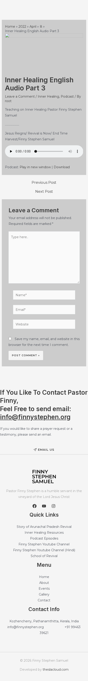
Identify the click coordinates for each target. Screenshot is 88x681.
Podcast (67, 96)
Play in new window (35, 167)
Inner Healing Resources (44, 533)
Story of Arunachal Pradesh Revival (44, 527)
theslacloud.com (56, 670)
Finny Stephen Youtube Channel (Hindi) (44, 550)
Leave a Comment (20, 96)
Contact (44, 600)
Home (44, 577)
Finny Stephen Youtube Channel (44, 544)
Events (44, 589)
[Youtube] (44, 506)
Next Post (44, 191)
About (44, 583)
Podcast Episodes (44, 538)
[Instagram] (53, 506)
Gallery (44, 594)
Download (62, 167)
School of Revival (44, 556)
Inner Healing (48, 96)
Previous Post (44, 182)
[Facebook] (34, 506)
